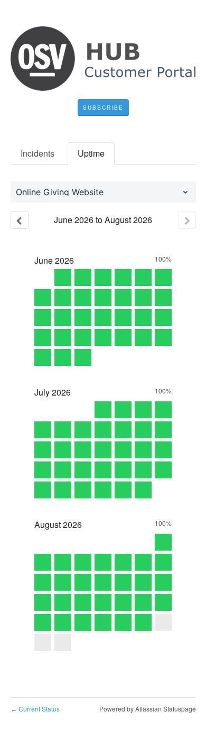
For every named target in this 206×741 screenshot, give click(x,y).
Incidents (37, 153)
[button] (103, 107)
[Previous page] (20, 220)
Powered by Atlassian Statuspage (147, 708)
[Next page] (187, 220)
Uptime (91, 153)
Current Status (35, 708)
